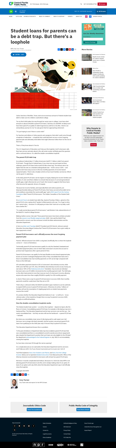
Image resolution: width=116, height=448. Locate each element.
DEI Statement (67, 426)
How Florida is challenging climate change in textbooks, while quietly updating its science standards (99, 74)
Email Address (87, 37)
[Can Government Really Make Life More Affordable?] (87, 100)
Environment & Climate (99, 54)
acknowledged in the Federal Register (38, 337)
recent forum (23, 200)
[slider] (18, 11)
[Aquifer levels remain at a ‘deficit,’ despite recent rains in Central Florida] (87, 57)
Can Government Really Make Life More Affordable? (99, 101)
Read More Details (83, 409)
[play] (11, 11)
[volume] (15, 11)
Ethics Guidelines (47, 437)
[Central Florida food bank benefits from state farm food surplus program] (87, 112)
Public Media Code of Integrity (83, 405)
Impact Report (88, 430)
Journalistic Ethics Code (34, 405)
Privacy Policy (67, 430)
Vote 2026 (19, 16)
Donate (102, 4)
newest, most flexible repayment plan (33, 218)
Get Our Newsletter (90, 4)
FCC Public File (67, 437)
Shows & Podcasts (30, 16)
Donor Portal (97, 16)
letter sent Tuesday (29, 226)
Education (95, 68)
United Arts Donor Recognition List (92, 426)
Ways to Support (59, 16)
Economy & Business (98, 97)
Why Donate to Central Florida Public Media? (93, 130)
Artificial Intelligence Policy (70, 423)
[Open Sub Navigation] (13, 16)
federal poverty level (37, 269)
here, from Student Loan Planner (39, 353)
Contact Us (45, 430)
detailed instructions (42, 355)
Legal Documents (47, 434)
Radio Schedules (47, 423)
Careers (45, 426)
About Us (79, 16)
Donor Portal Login (89, 423)
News (10, 16)
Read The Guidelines (34, 409)
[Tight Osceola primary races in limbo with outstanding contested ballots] (87, 86)
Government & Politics (99, 84)
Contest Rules (67, 434)
